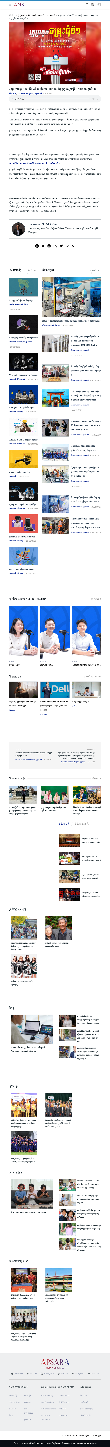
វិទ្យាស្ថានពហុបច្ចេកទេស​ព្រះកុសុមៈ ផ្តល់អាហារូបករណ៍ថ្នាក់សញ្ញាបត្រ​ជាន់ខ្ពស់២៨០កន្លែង (56, 1298)
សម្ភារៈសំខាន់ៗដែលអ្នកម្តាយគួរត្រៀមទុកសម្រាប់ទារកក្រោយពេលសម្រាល (88, 1199)
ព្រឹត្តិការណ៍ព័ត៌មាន (14, 1402)
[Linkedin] (55, 246)
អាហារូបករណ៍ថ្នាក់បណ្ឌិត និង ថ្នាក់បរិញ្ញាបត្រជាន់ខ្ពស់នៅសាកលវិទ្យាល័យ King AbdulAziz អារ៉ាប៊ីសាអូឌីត (23, 1336)
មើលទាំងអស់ (96, 778)
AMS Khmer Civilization (46, 1417)
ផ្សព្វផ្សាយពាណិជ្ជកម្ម (86, 1409)
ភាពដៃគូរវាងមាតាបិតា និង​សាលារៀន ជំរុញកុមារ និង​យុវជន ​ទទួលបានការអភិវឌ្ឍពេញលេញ (88, 1184)
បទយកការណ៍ (19, 304)
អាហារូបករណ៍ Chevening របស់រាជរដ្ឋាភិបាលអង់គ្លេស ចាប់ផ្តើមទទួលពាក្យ (23, 1297)
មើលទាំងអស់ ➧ (31, 272)
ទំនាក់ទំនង (83, 1395)
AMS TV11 (62, 1409)
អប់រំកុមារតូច (20, 411)
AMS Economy (47, 1395)
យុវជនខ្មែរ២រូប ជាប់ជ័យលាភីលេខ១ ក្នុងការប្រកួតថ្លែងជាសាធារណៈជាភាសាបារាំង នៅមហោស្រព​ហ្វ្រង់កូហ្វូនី (23, 1123)
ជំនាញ (11, 1008)
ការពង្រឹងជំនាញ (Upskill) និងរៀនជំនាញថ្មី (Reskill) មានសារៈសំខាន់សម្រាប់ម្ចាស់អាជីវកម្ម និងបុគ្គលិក (89, 1036)
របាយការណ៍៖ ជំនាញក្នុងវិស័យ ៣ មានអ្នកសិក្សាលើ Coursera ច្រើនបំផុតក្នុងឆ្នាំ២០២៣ (28, 1049)
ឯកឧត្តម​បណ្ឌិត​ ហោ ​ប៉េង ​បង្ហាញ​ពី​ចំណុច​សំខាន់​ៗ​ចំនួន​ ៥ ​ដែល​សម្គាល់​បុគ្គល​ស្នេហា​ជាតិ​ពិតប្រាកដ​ (91, 897)
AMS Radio (63, 1415)
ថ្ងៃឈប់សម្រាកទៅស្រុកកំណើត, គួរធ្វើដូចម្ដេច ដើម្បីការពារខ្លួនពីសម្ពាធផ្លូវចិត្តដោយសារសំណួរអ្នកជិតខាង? (23, 946)
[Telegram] (61, 246)
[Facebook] (37, 246)
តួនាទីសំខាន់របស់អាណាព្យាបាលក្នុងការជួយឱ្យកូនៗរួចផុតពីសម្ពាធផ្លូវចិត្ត (89, 1227)
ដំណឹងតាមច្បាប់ (84, 1436)
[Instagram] (49, 246)
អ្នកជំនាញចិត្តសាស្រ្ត (17, 909)
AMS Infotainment (48, 1409)
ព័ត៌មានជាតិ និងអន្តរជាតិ (36, 15)
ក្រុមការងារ (27, 1419)
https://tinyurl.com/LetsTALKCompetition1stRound (33, 163)
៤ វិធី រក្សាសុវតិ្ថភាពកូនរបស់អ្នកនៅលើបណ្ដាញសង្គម (28, 1212)
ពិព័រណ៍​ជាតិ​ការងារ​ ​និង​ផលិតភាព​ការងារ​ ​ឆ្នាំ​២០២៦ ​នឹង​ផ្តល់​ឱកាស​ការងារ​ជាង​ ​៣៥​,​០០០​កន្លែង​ (87, 810)
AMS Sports (64, 1402)
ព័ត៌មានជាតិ (51, 15)
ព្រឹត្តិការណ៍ (21, 15)
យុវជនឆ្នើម (13, 1086)
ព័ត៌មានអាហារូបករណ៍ (48, 325)
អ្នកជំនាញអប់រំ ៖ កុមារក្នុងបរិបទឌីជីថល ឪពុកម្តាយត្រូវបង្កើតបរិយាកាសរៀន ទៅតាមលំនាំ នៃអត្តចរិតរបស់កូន (89, 1245)
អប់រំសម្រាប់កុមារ (16, 1173)
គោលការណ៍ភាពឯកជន (69, 1436)
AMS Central (64, 1395)
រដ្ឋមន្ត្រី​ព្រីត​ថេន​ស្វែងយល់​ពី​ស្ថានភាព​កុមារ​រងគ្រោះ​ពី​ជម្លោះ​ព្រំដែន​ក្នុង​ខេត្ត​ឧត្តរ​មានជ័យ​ (90, 879)
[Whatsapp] (67, 246)
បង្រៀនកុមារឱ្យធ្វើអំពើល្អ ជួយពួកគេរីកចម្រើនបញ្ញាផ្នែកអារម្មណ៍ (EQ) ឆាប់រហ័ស (88, 1214)
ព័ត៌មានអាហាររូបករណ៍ (18, 1261)
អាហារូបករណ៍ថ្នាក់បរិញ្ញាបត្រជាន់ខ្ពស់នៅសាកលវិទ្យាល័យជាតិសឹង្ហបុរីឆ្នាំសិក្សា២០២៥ (23, 1160)
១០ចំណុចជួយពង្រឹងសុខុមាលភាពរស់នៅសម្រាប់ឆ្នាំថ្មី (22, 983)
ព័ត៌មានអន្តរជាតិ (21, 342)
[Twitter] (43, 246)
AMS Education (47, 1402)
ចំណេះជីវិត (11, 304)
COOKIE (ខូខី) (96, 1436)
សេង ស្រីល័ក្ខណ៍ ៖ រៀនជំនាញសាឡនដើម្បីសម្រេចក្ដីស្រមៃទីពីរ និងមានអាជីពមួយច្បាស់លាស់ (88, 1020)
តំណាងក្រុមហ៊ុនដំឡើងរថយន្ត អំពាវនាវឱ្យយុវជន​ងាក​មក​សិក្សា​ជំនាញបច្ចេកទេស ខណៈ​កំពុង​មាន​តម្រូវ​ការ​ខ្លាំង (88, 1053)
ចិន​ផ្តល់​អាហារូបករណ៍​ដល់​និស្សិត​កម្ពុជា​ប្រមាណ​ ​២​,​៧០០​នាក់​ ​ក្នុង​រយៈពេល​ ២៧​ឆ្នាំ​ (91, 842)
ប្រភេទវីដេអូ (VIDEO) (92, 677)
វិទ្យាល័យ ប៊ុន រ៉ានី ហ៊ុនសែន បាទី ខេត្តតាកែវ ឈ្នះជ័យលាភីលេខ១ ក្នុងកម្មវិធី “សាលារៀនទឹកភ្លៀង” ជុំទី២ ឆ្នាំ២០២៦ (58, 1123)
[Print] (73, 246)
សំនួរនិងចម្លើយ (84, 1402)
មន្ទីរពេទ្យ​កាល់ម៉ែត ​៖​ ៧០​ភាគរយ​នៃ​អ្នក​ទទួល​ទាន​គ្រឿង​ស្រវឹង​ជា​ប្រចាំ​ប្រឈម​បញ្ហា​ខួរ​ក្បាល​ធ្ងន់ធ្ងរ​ (91, 861)
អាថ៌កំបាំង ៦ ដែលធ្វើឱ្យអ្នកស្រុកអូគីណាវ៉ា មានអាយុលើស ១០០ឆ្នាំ (57, 945)
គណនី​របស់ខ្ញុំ (13, 1395)
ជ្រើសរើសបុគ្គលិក (85, 1415)
